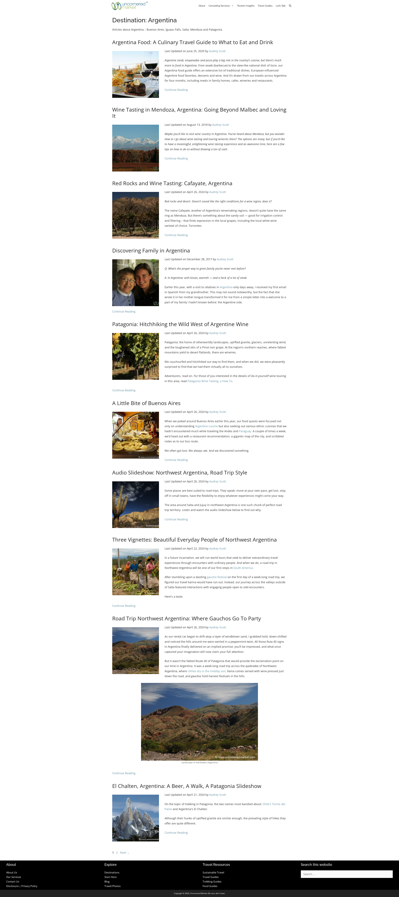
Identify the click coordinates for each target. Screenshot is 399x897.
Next (125, 852)
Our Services (13, 877)
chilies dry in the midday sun (207, 671)
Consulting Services (219, 5)
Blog (107, 881)
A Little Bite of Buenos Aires (146, 403)
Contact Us (12, 881)
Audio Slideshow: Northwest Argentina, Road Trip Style (179, 472)
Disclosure (12, 886)
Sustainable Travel (213, 872)
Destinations (111, 872)
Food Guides (210, 886)
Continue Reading (176, 90)
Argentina (226, 287)
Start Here (110, 877)
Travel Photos (112, 886)
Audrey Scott (217, 51)
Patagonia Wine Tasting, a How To (209, 381)
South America (243, 568)
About (202, 5)
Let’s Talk (281, 5)
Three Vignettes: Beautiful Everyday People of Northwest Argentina (194, 539)
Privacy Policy (29, 886)
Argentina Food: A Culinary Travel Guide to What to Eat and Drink (192, 42)
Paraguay (245, 431)
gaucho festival (217, 577)
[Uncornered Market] (130, 6)
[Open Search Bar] (290, 6)
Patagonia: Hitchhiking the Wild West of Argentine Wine (180, 324)
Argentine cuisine (206, 426)
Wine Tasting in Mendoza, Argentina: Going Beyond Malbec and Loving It (199, 113)
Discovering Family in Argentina (151, 250)
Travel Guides (265, 5)
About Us (11, 872)
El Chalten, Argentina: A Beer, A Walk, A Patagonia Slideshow (186, 785)
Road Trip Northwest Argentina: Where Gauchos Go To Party (186, 618)
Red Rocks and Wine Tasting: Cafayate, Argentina (172, 183)
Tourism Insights (245, 5)
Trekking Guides (212, 881)
